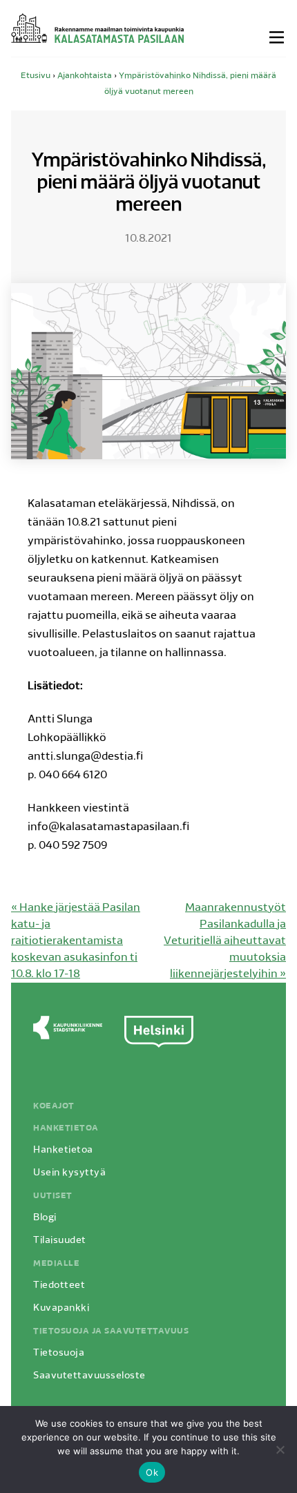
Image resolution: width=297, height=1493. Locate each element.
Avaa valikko (277, 37)
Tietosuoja (58, 1353)
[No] (280, 1449)
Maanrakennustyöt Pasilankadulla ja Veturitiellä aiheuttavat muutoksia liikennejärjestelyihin (225, 941)
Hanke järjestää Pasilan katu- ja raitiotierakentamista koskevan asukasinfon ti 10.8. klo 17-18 (75, 941)
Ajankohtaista (84, 76)
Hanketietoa (66, 1128)
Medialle (56, 1264)
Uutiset (53, 1196)
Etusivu (35, 76)
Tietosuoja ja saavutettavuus (111, 1331)
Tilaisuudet (59, 1240)
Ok (152, 1472)
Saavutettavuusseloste (89, 1376)
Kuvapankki (61, 1308)
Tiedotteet (59, 1285)
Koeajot (54, 1106)
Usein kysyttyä (69, 1173)
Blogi (45, 1218)
